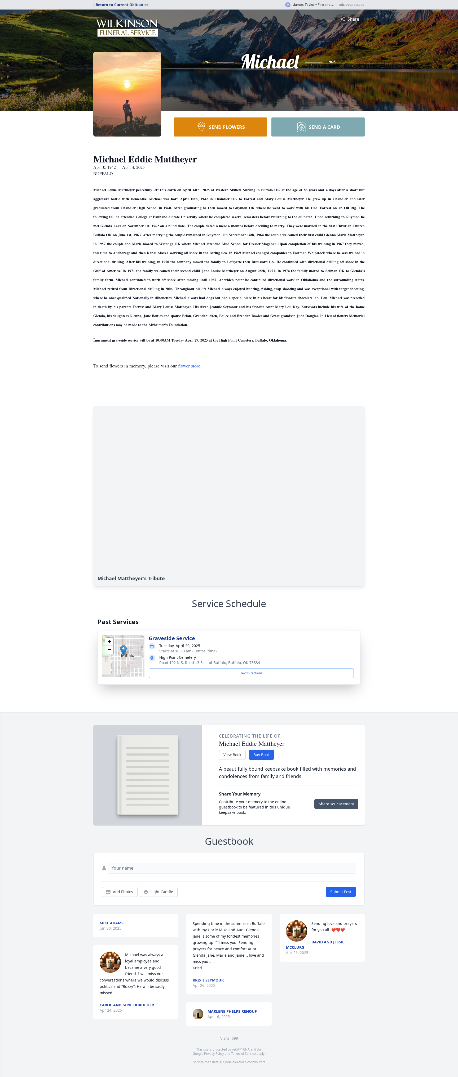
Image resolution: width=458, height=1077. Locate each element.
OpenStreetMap (234, 1062)
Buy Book (261, 754)
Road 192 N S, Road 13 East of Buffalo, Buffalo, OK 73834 (209, 662)
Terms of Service (243, 1053)
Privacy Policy (214, 1053)
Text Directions (251, 673)
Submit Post (340, 891)
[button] (123, 650)
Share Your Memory (336, 803)
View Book (232, 754)
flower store (189, 365)
